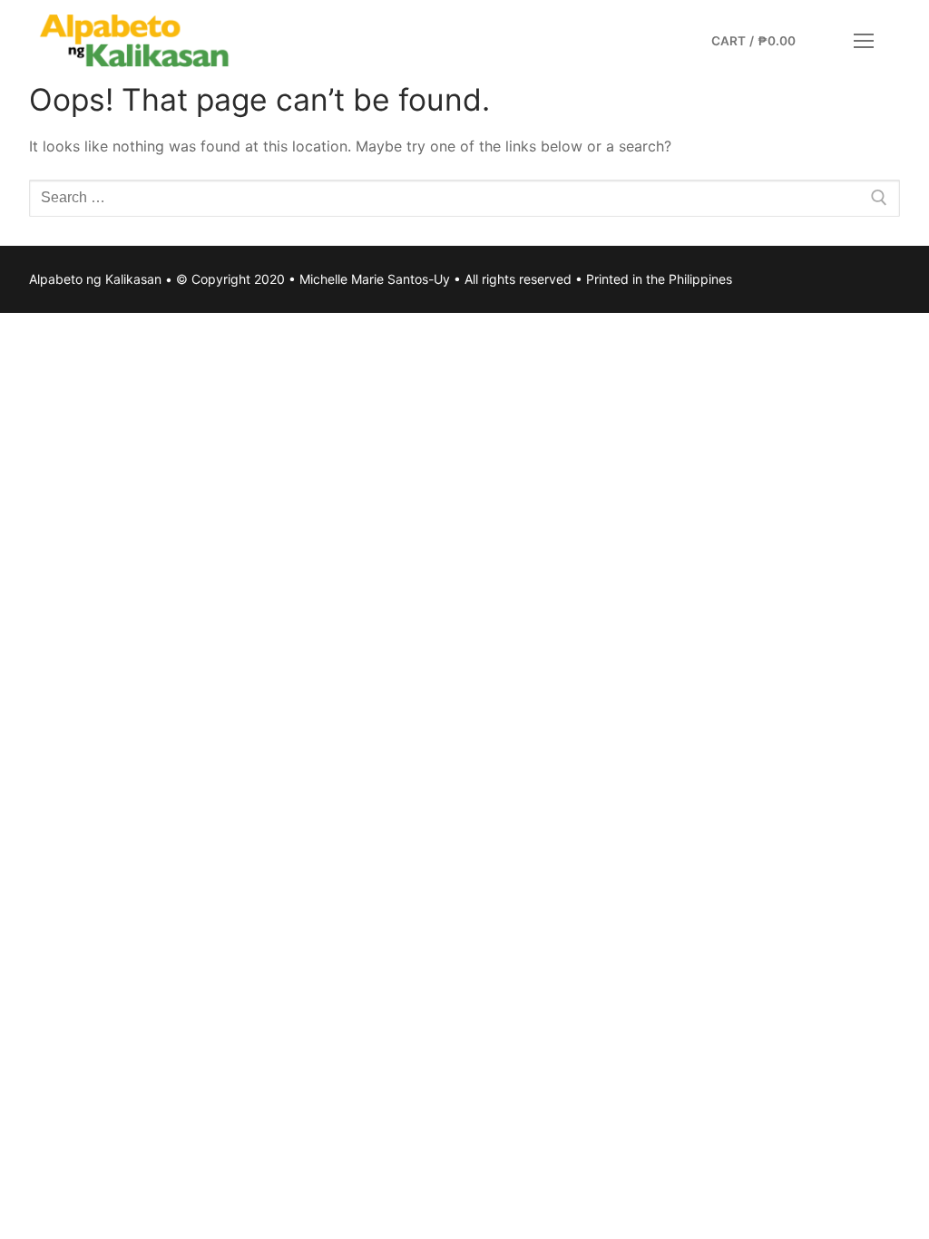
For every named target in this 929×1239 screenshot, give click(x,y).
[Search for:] (464, 199)
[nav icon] (864, 41)
